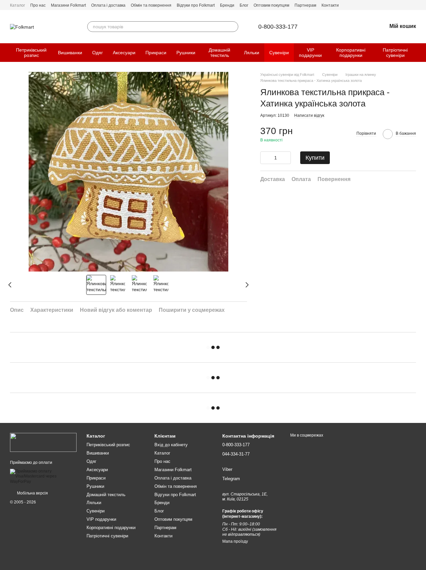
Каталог (17, 5)
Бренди (227, 5)
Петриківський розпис (31, 52)
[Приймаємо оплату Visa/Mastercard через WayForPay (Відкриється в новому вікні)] (43, 476)
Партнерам (305, 5)
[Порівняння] (346, 26)
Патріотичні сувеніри (395, 52)
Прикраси (155, 52)
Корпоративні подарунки (350, 52)
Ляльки (251, 52)
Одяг (97, 52)
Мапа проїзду (235, 541)
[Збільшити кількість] (286, 158)
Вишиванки (70, 52)
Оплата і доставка (108, 5)
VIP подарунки (310, 52)
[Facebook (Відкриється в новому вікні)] (405, 5)
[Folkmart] (43, 442)
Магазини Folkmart (68, 5)
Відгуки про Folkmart (196, 5)
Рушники (185, 52)
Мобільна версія (32, 493)
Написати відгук (309, 115)
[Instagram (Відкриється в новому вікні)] (413, 5)
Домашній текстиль (219, 52)
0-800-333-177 (278, 27)
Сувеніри (279, 52)
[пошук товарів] (233, 26)
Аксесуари (124, 52)
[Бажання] (364, 26)
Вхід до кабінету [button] (171, 444)
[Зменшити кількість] (265, 158)
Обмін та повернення (151, 5)
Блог (244, 5)
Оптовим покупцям (271, 5)
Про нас (38, 5)
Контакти (330, 5)
